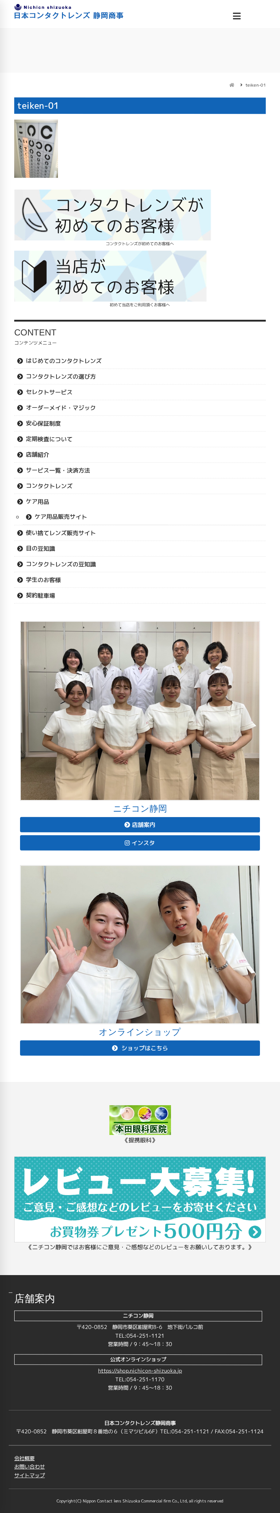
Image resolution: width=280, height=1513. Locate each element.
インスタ (143, 843)
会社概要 (24, 1458)
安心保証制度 (43, 423)
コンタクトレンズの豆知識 (61, 564)
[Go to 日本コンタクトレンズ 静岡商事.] (231, 85)
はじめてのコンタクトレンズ (64, 361)
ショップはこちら (144, 1048)
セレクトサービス (49, 392)
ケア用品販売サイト (61, 517)
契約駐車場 (40, 595)
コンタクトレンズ (49, 486)
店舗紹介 (37, 454)
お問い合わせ (29, 1466)
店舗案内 (143, 825)
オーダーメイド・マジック (61, 407)
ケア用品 (37, 501)
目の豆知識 (40, 548)
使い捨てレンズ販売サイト (61, 533)
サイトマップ (29, 1475)
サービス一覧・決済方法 (58, 470)
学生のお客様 (43, 580)
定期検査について (49, 439)
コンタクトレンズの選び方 (61, 376)
